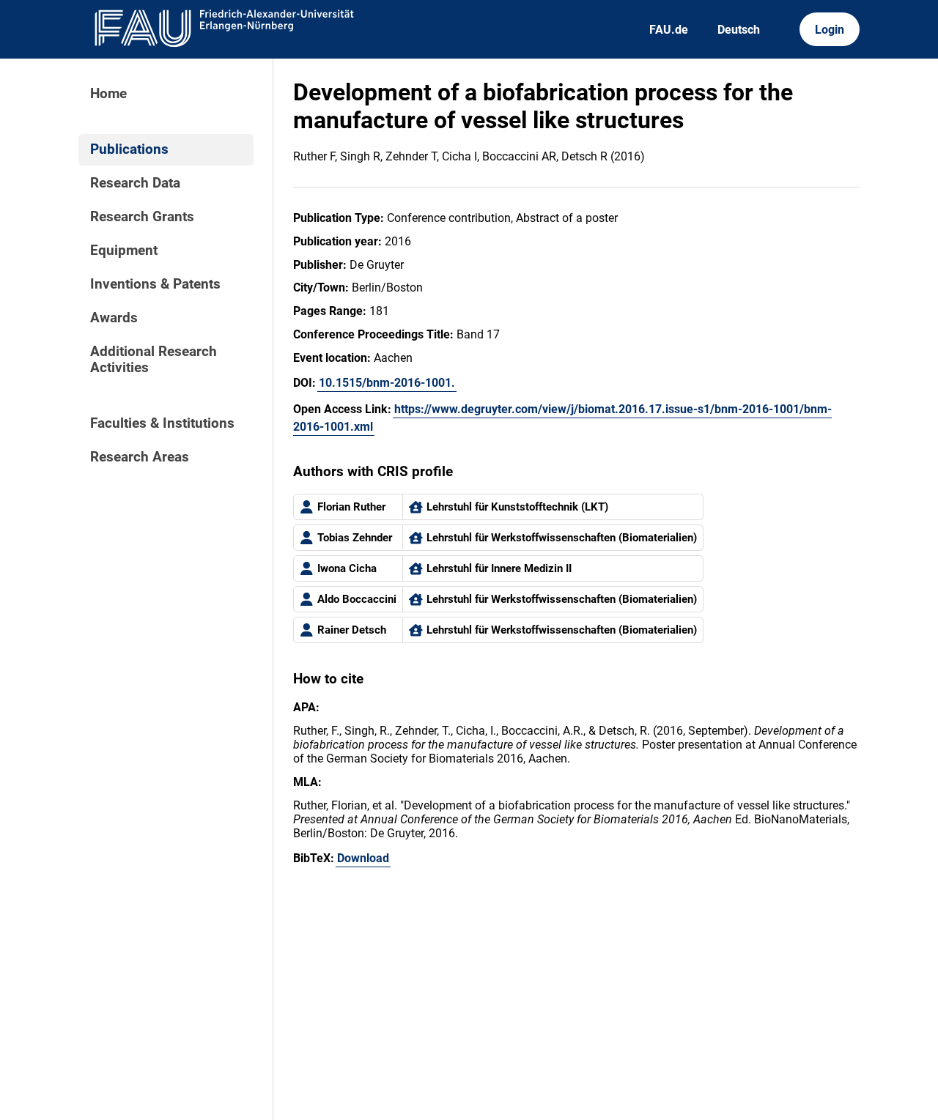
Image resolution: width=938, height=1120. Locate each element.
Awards (114, 318)
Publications (129, 149)
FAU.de (668, 30)
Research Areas (139, 457)
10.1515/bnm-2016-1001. (387, 383)
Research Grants (142, 217)
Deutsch (738, 30)
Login (829, 30)
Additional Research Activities (153, 360)
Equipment (124, 250)
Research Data (135, 183)
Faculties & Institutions (162, 423)
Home (108, 94)
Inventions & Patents (155, 284)
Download (363, 858)
